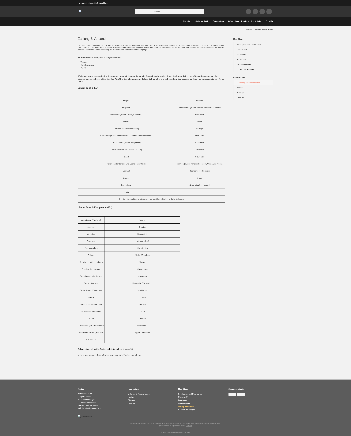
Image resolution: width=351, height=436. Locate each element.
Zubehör (269, 21)
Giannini (186, 21)
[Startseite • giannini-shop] (86, 11)
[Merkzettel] (262, 11)
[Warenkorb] (269, 11)
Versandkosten (160, 423)
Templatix (189, 425)
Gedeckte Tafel (201, 21)
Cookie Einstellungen (245, 69)
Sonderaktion (218, 21)
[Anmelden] (255, 11)
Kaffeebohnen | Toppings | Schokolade (244, 21)
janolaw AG (128, 349)
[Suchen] (201, 11)
